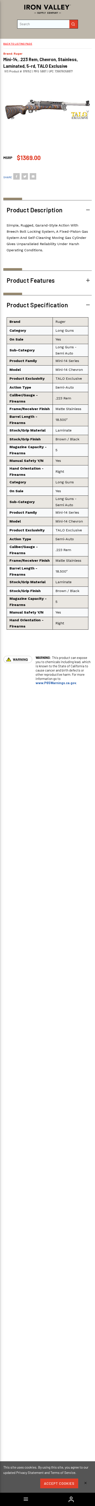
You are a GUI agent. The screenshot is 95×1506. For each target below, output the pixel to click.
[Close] (85, 1483)
